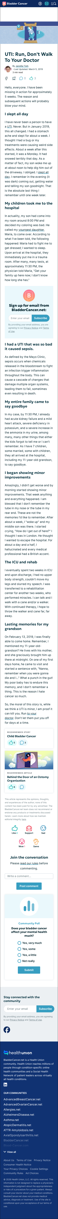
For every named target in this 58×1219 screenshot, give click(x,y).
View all (11, 1151)
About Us (9, 1160)
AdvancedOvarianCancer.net (23, 1104)
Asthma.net (11, 1120)
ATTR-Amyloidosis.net (18, 1130)
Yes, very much (32, 942)
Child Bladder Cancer (21, 736)
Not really (28, 961)
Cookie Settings (39, 1168)
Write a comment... (19, 876)
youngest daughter (31, 229)
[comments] (22, 787)
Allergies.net (12, 1109)
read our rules (29, 863)
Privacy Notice (31, 328)
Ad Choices (32, 1173)
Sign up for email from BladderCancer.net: (29, 307)
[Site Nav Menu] (53, 3)
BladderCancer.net (16, 1140)
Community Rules (13, 1173)
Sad (41, 829)
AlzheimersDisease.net (19, 1114)
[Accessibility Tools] (40, 3)
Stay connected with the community (22, 999)
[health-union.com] (18, 1053)
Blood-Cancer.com (16, 1145)
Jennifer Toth (22, 66)
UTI (9, 126)
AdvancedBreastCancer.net (22, 1099)
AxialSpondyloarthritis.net (21, 1135)
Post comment (29, 886)
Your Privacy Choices (16, 1168)
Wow (20, 843)
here (24, 819)
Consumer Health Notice (17, 1164)
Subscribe (40, 318)
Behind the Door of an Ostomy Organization (28, 778)
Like (13, 829)
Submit (29, 970)
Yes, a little (29, 955)
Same (34, 843)
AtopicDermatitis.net (17, 1125)
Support (28, 829)
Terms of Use (35, 1019)
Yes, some (29, 949)
